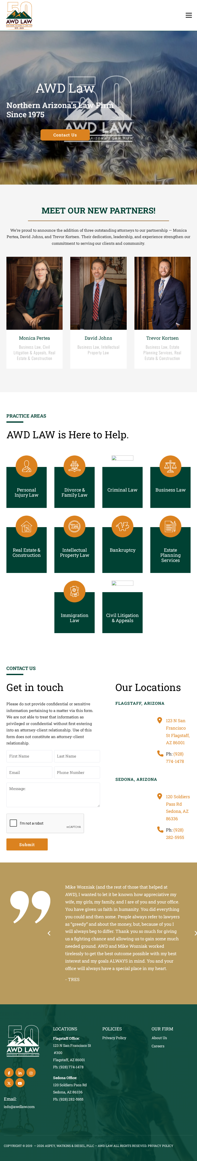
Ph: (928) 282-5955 (68, 1099)
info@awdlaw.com (19, 1106)
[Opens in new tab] (9, 1072)
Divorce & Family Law (74, 492)
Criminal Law (122, 490)
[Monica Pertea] (34, 312)
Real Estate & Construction (27, 552)
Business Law (170, 490)
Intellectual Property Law (74, 552)
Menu (188, 15)
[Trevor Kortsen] (162, 312)
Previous (49, 933)
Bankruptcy (122, 550)
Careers (158, 1045)
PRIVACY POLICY (160, 1146)
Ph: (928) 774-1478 (68, 1066)
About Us (159, 1037)
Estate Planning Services (170, 555)
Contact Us (65, 134)
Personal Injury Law (26, 492)
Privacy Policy (114, 1037)
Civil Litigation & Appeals (122, 617)
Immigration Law (74, 617)
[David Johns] (98, 312)
